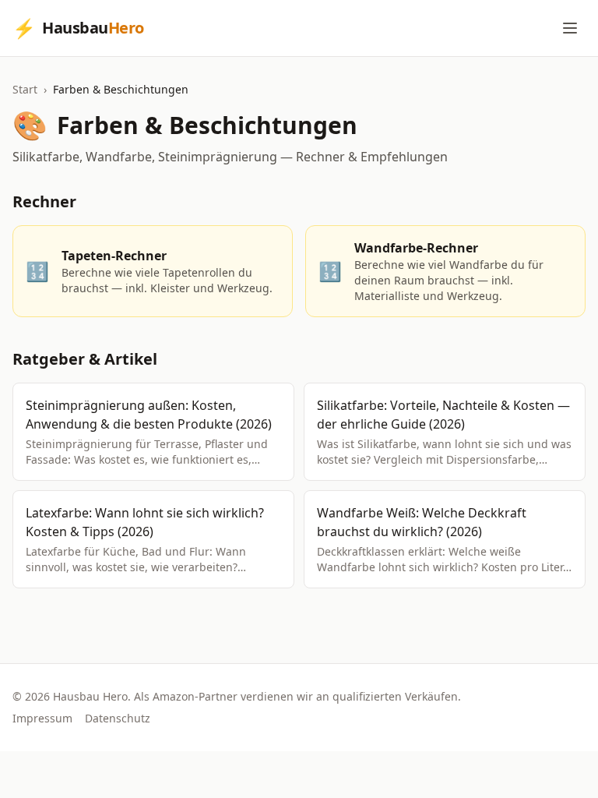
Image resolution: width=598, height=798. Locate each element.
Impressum (42, 718)
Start (24, 89)
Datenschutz (117, 718)
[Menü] (570, 28)
